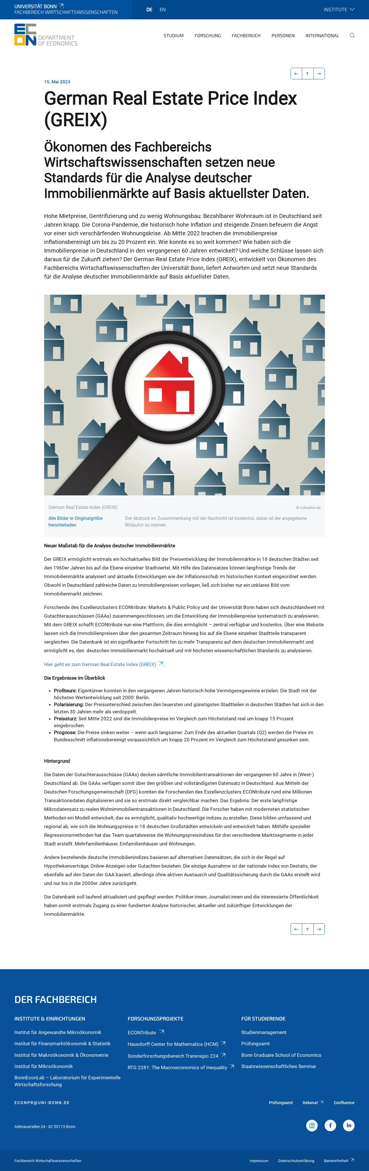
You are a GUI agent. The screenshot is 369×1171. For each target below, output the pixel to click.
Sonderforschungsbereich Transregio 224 (173, 1056)
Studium (174, 35)
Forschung (208, 35)
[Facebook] (330, 1126)
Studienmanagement (264, 1032)
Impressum (259, 1161)
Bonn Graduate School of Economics (281, 1055)
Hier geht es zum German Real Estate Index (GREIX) (100, 664)
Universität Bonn (35, 6)
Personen (283, 35)
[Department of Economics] (45, 35)
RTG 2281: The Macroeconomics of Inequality (177, 1067)
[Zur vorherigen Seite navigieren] (296, 73)
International (322, 35)
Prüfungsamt (255, 1043)
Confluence (344, 1102)
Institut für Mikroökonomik (43, 1066)
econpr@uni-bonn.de (42, 1102)
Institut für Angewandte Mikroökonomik (57, 1032)
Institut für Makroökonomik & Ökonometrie (61, 1055)
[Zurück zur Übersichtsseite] (308, 73)
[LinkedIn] (349, 1126)
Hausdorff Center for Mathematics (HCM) (173, 1044)
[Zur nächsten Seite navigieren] (319, 73)
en (163, 9)
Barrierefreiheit (336, 1161)
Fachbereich (246, 35)
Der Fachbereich (55, 999)
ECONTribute (142, 1032)
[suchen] (350, 39)
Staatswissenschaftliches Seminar (278, 1066)
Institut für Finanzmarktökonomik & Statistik (62, 1043)
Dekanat (310, 1102)
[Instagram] (312, 1126)
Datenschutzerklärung (296, 1161)
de (149, 9)
